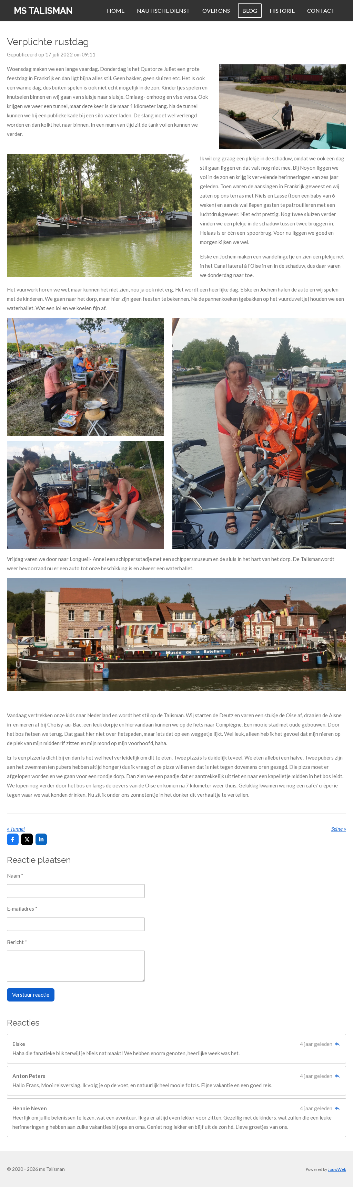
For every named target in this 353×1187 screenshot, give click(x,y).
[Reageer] (337, 1044)
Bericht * (17, 942)
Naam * (15, 875)
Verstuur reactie (30, 995)
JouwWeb (337, 1169)
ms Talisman (43, 11)
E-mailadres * (22, 908)
